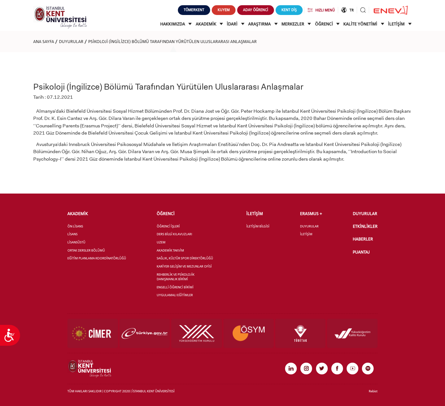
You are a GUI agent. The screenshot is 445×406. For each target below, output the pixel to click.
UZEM (161, 242)
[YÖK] (196, 333)
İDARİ (232, 24)
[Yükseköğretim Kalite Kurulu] (352, 333)
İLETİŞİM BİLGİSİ (257, 226)
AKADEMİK (206, 24)
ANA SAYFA (43, 41)
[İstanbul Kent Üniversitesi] (60, 16)
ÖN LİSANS (75, 226)
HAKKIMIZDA (173, 24)
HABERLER (363, 239)
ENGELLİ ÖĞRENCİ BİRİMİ (175, 287)
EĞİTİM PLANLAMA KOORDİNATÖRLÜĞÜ (96, 258)
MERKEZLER (293, 24)
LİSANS (72, 234)
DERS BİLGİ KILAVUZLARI (174, 234)
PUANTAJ (361, 252)
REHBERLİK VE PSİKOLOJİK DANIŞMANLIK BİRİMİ (175, 277)
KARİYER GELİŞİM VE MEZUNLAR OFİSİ (184, 266)
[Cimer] (92, 333)
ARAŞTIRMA (260, 24)
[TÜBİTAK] (300, 333)
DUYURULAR (71, 41)
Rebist (373, 391)
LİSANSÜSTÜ (76, 242)
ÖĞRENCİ (324, 24)
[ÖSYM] (248, 333)
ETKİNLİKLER (365, 226)
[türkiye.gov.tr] (145, 333)
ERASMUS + (311, 213)
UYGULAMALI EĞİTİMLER (175, 295)
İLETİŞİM (397, 24)
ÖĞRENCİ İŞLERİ (168, 226)
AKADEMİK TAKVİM (170, 250)
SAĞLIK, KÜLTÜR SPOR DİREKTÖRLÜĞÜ (185, 258)
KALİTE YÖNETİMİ (360, 24)
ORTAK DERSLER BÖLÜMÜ (86, 250)
